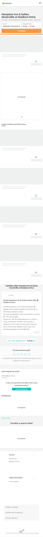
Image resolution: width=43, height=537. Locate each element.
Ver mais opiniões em (17, 341)
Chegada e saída (27, 23)
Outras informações (16, 478)
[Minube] (7, 3)
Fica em (11, 455)
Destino (5, 23)
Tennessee (12, 458)
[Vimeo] (23, 525)
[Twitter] (21, 525)
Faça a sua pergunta (21, 389)
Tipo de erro (6, 418)
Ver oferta (36, 64)
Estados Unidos (14, 461)
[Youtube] (26, 525)
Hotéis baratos (14, 481)
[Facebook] (18, 525)
